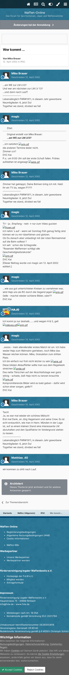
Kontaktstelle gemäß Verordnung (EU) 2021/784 (32, 616)
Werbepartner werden (18, 560)
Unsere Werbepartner (18, 557)
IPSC (22, 61)
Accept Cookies (13, 669)
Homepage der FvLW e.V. (20, 576)
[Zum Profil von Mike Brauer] (6, 75)
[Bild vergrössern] (24, 144)
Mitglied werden (15, 579)
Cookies (15, 650)
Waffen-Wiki (13, 545)
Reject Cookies (34, 669)
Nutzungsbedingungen (12, 644)
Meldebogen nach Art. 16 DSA (22, 613)
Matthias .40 (19, 457)
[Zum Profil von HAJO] (6, 311)
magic (15, 116)
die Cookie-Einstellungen (51, 654)
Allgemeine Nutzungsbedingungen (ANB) (28, 535)
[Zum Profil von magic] (6, 118)
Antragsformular (15, 582)
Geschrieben (25, 77)
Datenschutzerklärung (37, 644)
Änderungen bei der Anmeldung (32, 24)
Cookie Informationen (18, 538)
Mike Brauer (14, 58)
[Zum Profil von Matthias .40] (6, 459)
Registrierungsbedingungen (21, 532)
